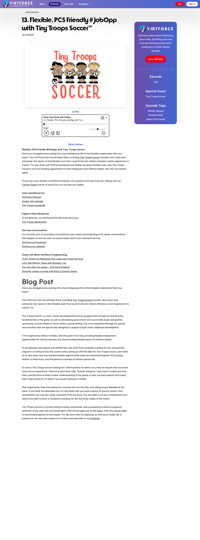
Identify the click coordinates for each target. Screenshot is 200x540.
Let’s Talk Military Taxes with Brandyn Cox (44, 263)
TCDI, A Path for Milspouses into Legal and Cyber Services (52, 258)
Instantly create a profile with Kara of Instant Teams (49, 271)
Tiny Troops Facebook (33, 205)
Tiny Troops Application (34, 222)
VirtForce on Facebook (34, 242)
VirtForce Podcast (31, 197)
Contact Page (29, 184)
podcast (95, 418)
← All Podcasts (31, 12)
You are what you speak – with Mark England (46, 267)
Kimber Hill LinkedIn (32, 201)
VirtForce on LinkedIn (33, 246)
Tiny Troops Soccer (90, 157)
